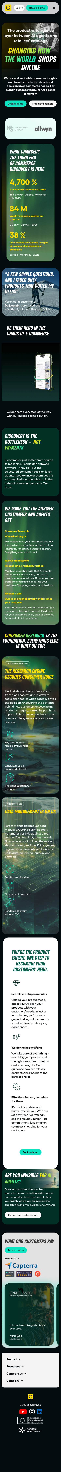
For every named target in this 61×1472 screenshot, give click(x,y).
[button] (54, 7)
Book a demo (15, 103)
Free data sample (42, 103)
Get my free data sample (23, 1214)
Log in (19, 7)
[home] (8, 8)
